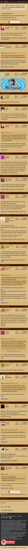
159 (14, 22)
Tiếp (17, 22)
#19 (26, 445)
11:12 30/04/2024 (5, 43)
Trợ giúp (19, 516)
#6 (26, 122)
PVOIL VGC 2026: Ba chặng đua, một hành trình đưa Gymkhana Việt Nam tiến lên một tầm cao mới (13, 7)
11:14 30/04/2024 (5, 70)
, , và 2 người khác (13, 189)
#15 (26, 361)
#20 (26, 464)
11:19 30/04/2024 (5, 122)
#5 (26, 105)
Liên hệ (3, 516)
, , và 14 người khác (14, 239)
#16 (26, 373)
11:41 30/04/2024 (5, 361)
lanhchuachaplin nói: (8, 339)
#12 (26, 265)
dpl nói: (5, 474)
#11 (26, 243)
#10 (26, 215)
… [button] (11, 22)
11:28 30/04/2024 (5, 153)
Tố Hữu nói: (6, 275)
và (8, 66)
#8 (26, 176)
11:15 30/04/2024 (5, 93)
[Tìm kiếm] (26, 1)
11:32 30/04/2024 (5, 215)
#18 (26, 419)
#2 (26, 43)
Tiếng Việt (4, 513)
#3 (26, 70)
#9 (26, 193)
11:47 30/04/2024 (5, 402)
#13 (26, 306)
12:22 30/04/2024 (5, 464)
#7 (26, 153)
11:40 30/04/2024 (5, 329)
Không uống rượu (6, 19)
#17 (26, 402)
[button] (1, 1)
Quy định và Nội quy (11, 516)
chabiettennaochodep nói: (9, 383)
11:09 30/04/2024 (5, 24)
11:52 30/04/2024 (5, 445)
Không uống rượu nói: (8, 53)
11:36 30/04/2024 (5, 243)
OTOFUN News (5, 517)
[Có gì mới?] (23, 1)
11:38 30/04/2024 (5, 306)
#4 (26, 93)
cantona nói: (6, 132)
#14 (26, 329)
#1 (26, 24)
